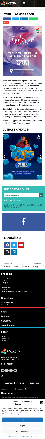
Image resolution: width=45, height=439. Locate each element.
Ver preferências (22, 431)
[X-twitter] (7, 370)
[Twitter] (14, 245)
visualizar (4, 389)
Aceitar (22, 420)
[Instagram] (11, 370)
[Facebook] (7, 245)
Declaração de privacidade (28, 436)
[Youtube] (21, 245)
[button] (42, 403)
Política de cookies (13, 436)
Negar (22, 426)
